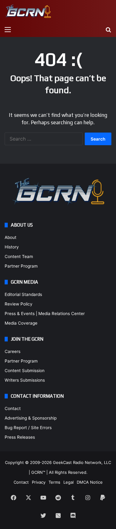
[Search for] (108, 29)
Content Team (19, 256)
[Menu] (8, 29)
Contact (13, 408)
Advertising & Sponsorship (31, 418)
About (10, 237)
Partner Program (21, 266)
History (12, 246)
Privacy (38, 482)
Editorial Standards (23, 294)
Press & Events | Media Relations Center (45, 313)
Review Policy (18, 303)
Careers (12, 351)
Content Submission (25, 370)
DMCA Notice (90, 482)
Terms (54, 482)
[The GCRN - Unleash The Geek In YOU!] (28, 11)
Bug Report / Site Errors (28, 427)
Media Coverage (21, 323)
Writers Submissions (25, 380)
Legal (68, 482)
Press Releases (20, 437)
